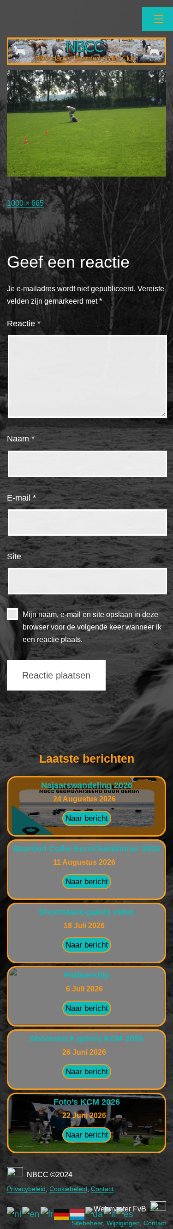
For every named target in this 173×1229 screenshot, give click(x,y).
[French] (47, 1214)
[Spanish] (125, 1214)
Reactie (24, 323)
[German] (62, 1214)
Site (14, 556)
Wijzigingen (123, 1223)
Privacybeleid (26, 1188)
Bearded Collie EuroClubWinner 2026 (86, 848)
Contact (102, 1188)
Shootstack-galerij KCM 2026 (86, 1038)
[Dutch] (14, 1214)
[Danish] (94, 1214)
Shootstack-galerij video (87, 912)
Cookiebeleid (68, 1188)
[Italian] (110, 1214)
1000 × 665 (25, 203)
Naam (21, 438)
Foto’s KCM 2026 (87, 1102)
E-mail (21, 497)
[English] (31, 1214)
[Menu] (157, 19)
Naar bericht (87, 818)
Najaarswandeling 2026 (86, 785)
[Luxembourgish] (77, 1214)
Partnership (87, 975)
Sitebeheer (87, 1223)
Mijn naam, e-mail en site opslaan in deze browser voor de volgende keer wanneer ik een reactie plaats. (92, 627)
